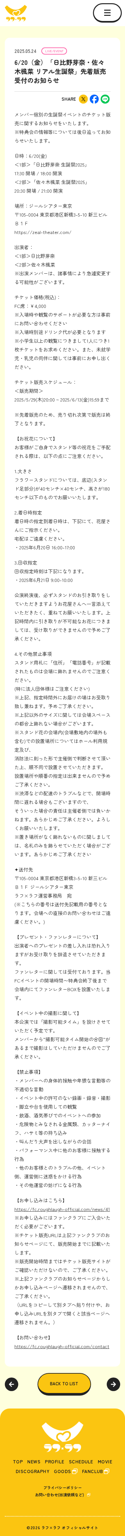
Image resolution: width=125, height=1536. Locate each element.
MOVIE (105, 1462)
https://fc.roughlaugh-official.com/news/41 (62, 1208)
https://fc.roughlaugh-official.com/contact (61, 1346)
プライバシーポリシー (62, 1487)
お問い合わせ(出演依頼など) (59, 1494)
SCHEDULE (81, 1462)
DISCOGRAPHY (33, 1471)
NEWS (33, 1462)
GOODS (62, 1471)
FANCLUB (92, 1471)
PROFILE (54, 1462)
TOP (18, 1462)
